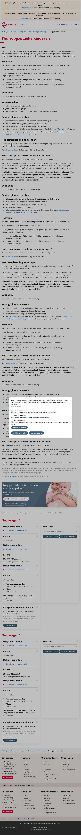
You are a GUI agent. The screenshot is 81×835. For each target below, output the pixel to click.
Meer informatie (16, 406)
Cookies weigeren (36, 433)
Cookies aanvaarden (19, 433)
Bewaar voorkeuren (19, 428)
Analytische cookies (20, 415)
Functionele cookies (20, 410)
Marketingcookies (19, 420)
